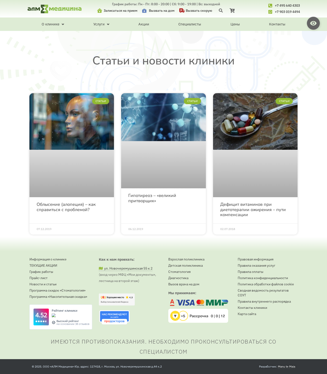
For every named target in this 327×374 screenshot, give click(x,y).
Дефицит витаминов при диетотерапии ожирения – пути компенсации (253, 209)
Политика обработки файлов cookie (266, 284)
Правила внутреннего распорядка (264, 301)
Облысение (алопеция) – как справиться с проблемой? (66, 206)
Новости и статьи (42, 284)
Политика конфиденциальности (263, 278)
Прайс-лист (38, 278)
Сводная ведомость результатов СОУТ (263, 292)
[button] (221, 10)
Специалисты (189, 24)
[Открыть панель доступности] (313, 23)
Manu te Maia (286, 366)
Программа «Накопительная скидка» (58, 296)
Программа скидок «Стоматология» (57, 290)
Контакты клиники (252, 307)
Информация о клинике (48, 259)
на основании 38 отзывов (72, 324)
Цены (235, 24)
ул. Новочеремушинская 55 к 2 (127, 268)
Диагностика (178, 278)
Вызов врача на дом (183, 284)
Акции (143, 24)
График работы (41, 272)
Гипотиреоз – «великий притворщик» (152, 198)
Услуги (99, 24)
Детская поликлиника (185, 265)
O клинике (50, 24)
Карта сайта (247, 314)
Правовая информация (255, 259)
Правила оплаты (250, 272)
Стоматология (179, 272)
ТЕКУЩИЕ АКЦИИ (43, 265)
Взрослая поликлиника (186, 259)
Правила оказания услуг (256, 265)
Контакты (277, 24)
